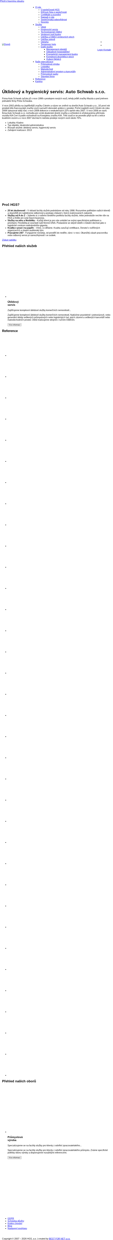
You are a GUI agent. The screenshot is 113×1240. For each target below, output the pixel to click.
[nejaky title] (18, 842)
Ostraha (45, 42)
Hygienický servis (49, 29)
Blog (10, 1226)
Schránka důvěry (16, 1221)
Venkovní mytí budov (51, 34)
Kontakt (107, 50)
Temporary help (48, 44)
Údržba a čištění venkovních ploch (57, 37)
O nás (38, 7)
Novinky (45, 22)
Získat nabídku (9, 240)
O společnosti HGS (50, 10)
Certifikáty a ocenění (51, 14)
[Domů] (6, 44)
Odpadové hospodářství (58, 52)
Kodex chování (15, 1223)
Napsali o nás (47, 17)
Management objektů (56, 49)
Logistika (45, 66)
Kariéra (38, 81)
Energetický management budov (62, 54)
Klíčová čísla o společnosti (54, 12)
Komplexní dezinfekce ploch (60, 57)
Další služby (47, 47)
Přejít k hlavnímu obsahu (12, 1)
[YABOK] (69, 1214)
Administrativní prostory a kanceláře (58, 71)
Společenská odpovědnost (54, 19)
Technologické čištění (51, 32)
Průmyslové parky (49, 74)
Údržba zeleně (48, 39)
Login (100, 50)
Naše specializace (44, 61)
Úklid (43, 27)
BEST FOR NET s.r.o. (59, 1239)
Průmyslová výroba (50, 64)
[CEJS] (24, 1214)
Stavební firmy (48, 76)
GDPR (11, 1218)
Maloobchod (47, 69)
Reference (40, 79)
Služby (38, 24)
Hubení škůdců (53, 59)
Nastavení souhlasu (17, 1228)
